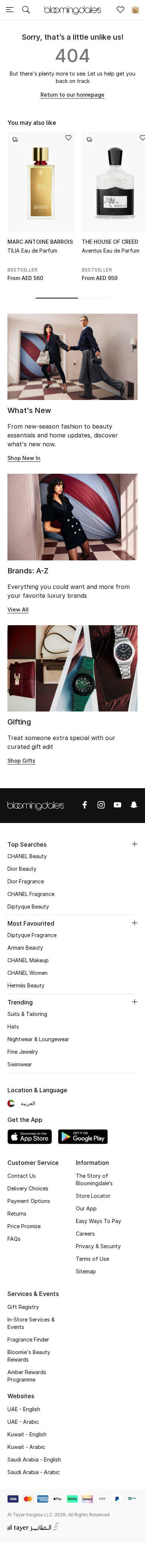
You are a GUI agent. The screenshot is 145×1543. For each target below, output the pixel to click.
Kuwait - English (26, 1434)
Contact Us (21, 1176)
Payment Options (28, 1201)
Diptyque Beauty (28, 906)
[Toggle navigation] (9, 10)
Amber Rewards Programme (26, 1376)
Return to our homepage (72, 94)
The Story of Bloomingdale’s (94, 1179)
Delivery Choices (27, 1188)
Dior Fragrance (25, 881)
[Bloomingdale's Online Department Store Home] (72, 9)
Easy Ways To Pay (98, 1221)
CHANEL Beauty (27, 856)
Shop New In (24, 458)
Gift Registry (23, 1307)
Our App (86, 1208)
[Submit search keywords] (26, 10)
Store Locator (93, 1196)
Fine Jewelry (22, 1052)
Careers (85, 1233)
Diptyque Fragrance (32, 935)
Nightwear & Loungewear (38, 1039)
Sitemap (86, 1271)
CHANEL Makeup (28, 960)
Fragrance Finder (28, 1339)
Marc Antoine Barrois (40, 242)
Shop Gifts (21, 760)
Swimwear (19, 1064)
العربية (28, 1103)
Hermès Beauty (26, 985)
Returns (16, 1213)
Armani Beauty (25, 947)
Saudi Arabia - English (34, 1459)
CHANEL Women (27, 973)
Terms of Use (92, 1259)
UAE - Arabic (23, 1422)
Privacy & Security (98, 1246)
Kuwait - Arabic (26, 1447)
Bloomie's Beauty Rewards (28, 1356)
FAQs (13, 1239)
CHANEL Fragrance (30, 894)
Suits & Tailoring (27, 1014)
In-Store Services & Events (31, 1323)
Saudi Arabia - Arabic (33, 1472)
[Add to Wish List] (68, 138)
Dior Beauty (21, 869)
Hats (13, 1026)
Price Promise (24, 1226)
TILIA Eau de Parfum (32, 250)
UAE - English (23, 1409)
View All (18, 609)
